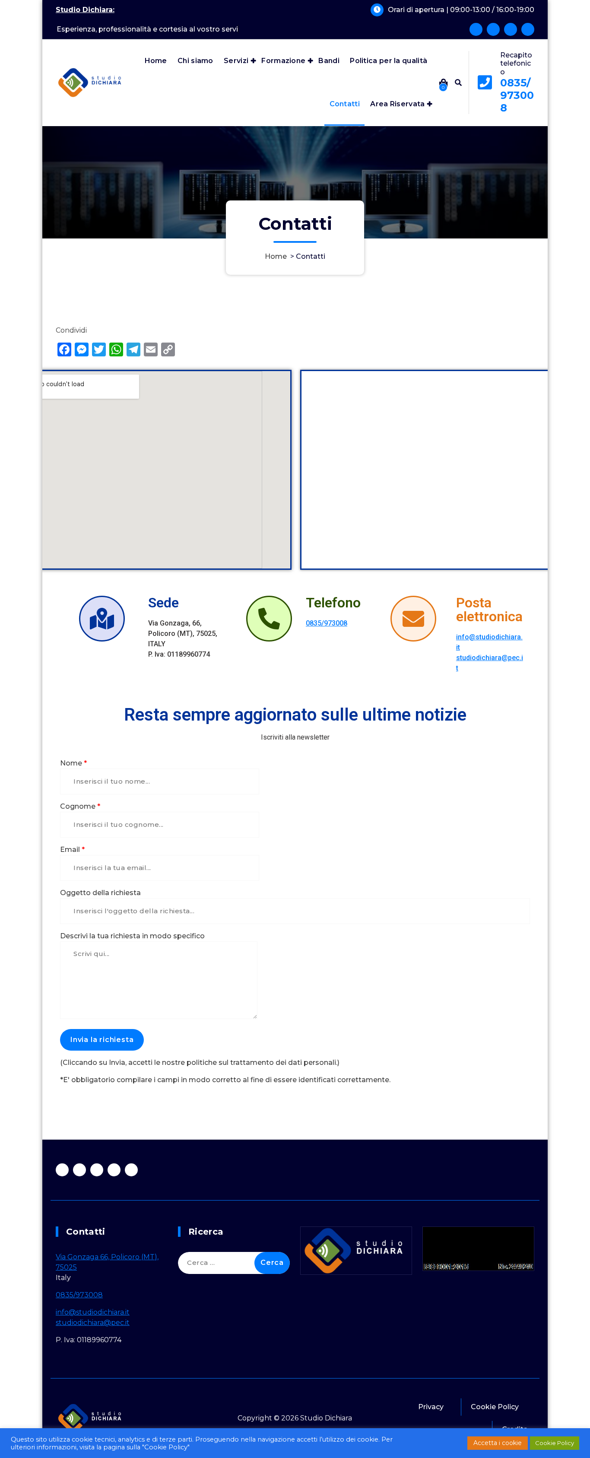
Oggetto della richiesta (100, 893)
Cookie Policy (495, 1407)
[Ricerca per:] (234, 1263)
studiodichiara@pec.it (93, 1322)
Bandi (328, 61)
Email (72, 849)
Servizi (236, 61)
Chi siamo (195, 61)
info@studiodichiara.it (93, 1312)
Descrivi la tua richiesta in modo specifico (132, 936)
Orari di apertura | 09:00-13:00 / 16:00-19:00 (461, 10)
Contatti (345, 104)
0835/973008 (517, 95)
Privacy (431, 1407)
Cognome (80, 806)
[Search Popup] (458, 82)
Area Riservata (397, 104)
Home (156, 61)
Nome (73, 763)
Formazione (283, 61)
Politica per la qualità (388, 61)
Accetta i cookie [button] (497, 1443)
